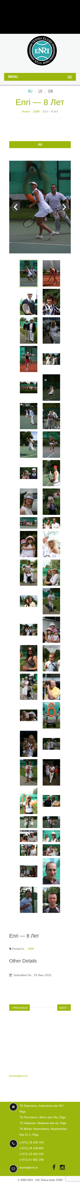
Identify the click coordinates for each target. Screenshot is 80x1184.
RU (30, 91)
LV (40, 91)
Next (64, 207)
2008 (36, 111)
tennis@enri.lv (18, 1075)
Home (26, 111)
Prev (15, 207)
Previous (20, 1008)
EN (50, 91)
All (40, 144)
